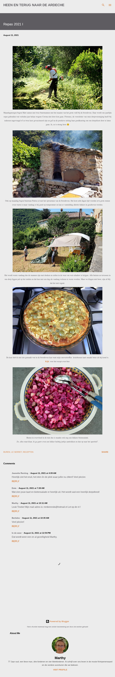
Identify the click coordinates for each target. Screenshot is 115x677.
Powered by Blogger (59, 621)
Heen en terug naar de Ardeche (33, 5)
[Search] (103, 5)
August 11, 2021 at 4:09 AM (43, 473)
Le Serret (16, 452)
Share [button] (105, 452)
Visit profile (60, 670)
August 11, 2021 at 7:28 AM (31, 488)
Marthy (60, 658)
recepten (28, 452)
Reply (15, 481)
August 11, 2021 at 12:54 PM (37, 533)
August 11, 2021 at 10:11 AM (34, 503)
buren (6, 452)
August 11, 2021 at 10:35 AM (35, 518)
